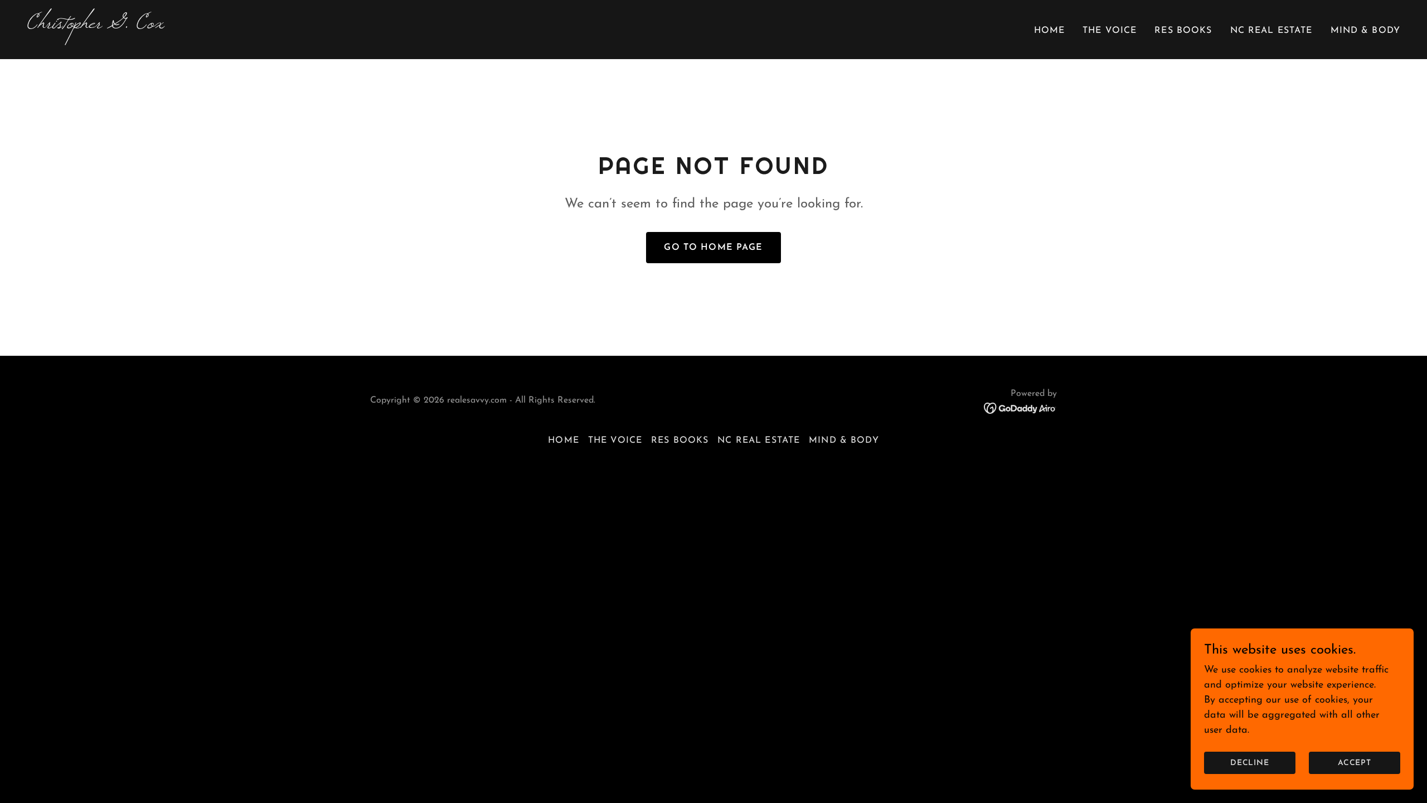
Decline (1250, 763)
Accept (1355, 763)
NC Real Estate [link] (1271, 30)
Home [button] (563, 440)
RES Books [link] (1183, 30)
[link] (366, 26)
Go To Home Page (713, 247)
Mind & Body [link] (1366, 30)
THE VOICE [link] (1110, 30)
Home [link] (1049, 30)
